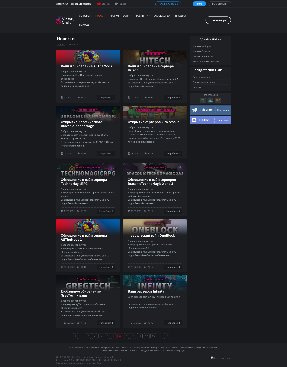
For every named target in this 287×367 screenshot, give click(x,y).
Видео (123, 3)
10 (133, 336)
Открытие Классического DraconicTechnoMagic (81, 124)
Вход (199, 3)
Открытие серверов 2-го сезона (154, 122)
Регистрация (219, 3)
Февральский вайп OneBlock (151, 235)
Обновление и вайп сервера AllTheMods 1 (84, 237)
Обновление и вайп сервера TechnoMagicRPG (84, 181)
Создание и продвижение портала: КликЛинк (78, 363)
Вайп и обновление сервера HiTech (151, 68)
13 (153, 336)
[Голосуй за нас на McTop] (218, 100)
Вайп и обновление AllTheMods (86, 66)
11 (139, 336)
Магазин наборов (202, 46)
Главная (61, 44)
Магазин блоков (201, 51)
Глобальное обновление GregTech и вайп (81, 293)
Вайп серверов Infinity (146, 291)
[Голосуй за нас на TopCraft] (210, 100)
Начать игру (218, 20)
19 (166, 336)
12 (146, 336)
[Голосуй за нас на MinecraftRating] (203, 100)
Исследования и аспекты (206, 61)
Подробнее (105, 97)
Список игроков (201, 77)
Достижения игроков (204, 82)
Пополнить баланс (168, 3)
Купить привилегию (203, 56)
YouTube (106, 3)
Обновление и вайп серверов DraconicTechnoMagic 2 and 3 (152, 181)
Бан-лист (198, 87)
